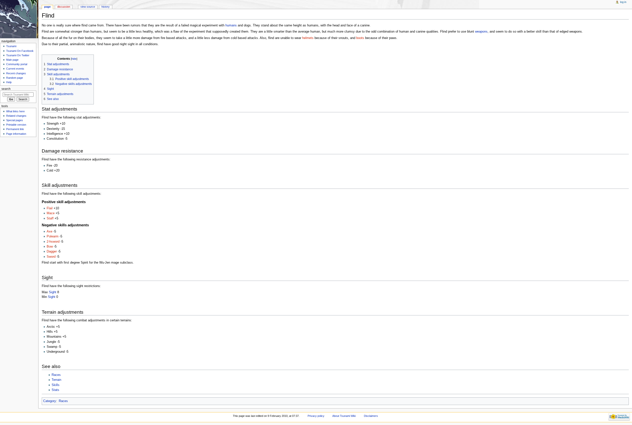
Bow (50, 246)
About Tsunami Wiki (344, 415)
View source (87, 6)
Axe (49, 231)
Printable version (16, 124)
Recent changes (16, 73)
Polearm (53, 236)
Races (56, 375)
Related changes (16, 115)
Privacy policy (316, 415)
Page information (16, 133)
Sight (52, 292)
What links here (15, 111)
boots (360, 38)
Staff (50, 218)
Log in (623, 1)
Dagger (52, 251)
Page (47, 6)
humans (231, 25)
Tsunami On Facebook (20, 50)
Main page (12, 59)
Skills (55, 385)
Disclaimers (371, 415)
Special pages (14, 120)
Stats (55, 390)
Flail (50, 208)
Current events (15, 68)
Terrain (56, 380)
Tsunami (11, 46)
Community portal (16, 64)
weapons (481, 31)
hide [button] (74, 58)
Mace (51, 213)
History (105, 6)
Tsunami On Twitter (17, 55)
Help (9, 82)
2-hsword (53, 241)
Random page (14, 77)
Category (49, 401)
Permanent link (15, 129)
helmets (308, 38)
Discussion (63, 6)
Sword (51, 256)
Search (6, 88)
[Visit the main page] (19, 19)
